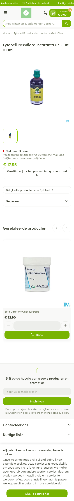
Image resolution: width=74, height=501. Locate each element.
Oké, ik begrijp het (37, 493)
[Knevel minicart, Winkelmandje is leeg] (53, 13)
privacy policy (60, 412)
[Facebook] (37, 370)
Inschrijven (37, 401)
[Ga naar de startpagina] (26, 13)
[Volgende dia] (67, 228)
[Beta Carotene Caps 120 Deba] (37, 274)
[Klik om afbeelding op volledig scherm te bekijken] (37, 90)
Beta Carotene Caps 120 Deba (22, 311)
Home (6, 33)
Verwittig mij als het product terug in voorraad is (37, 173)
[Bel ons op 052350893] (45, 13)
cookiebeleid (53, 483)
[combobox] (32, 23)
